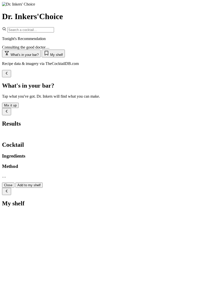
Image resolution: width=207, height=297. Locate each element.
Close (8, 185)
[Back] (6, 73)
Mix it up (10, 105)
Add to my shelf (29, 185)
